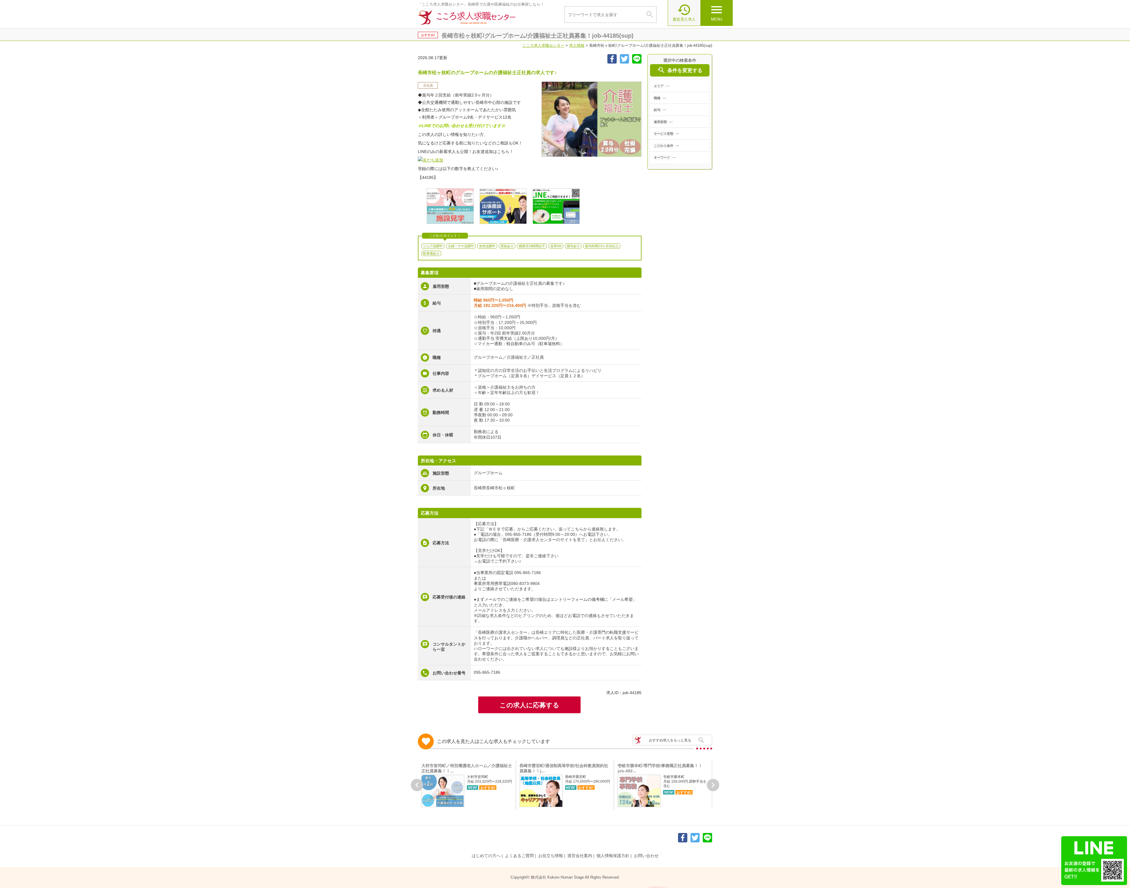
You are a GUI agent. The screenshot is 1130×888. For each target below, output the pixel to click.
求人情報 (576, 45)
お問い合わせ (646, 855)
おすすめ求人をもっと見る (670, 740)
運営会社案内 (579, 855)
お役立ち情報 (550, 855)
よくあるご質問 (519, 855)
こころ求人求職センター (543, 45)
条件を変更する (679, 70)
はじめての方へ (486, 855)
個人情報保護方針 (612, 855)
